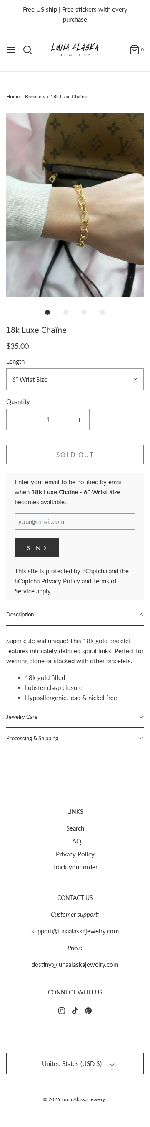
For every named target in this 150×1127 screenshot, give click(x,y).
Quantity (18, 401)
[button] (75, 205)
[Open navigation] (11, 49)
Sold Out (75, 454)
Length (15, 361)
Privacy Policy (60, 581)
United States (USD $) (72, 1063)
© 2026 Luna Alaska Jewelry (74, 1099)
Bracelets (35, 96)
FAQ (75, 841)
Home (13, 96)
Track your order (75, 867)
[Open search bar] (30, 49)
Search (75, 828)
